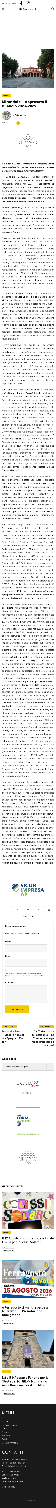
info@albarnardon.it (17, 1466)
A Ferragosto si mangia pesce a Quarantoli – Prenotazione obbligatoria (25, 1311)
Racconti (6, 1435)
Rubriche (6, 1439)
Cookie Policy (8, 1487)
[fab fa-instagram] (27, 3)
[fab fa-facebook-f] (20, 3)
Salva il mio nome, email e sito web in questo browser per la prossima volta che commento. (24, 974)
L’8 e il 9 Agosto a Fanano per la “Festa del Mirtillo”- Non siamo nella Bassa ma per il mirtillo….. (25, 1381)
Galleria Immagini (10, 1443)
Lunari (5, 1428)
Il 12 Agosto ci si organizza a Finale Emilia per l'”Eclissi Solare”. (28, 1240)
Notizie (5, 1432)
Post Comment (16, 1009)
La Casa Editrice (9, 1425)
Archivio (6, 96)
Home (5, 1421)
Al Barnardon (20, 115)
